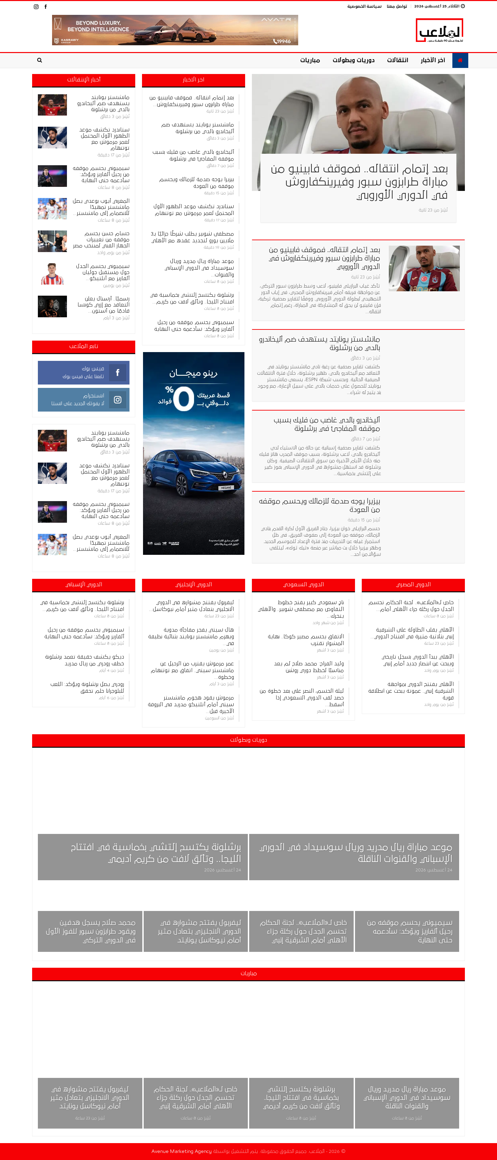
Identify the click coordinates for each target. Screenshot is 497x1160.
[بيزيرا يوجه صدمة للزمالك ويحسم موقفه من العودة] (424, 519)
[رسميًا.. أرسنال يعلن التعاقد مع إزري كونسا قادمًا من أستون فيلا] (52, 306)
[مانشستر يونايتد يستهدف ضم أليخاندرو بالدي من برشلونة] (424, 357)
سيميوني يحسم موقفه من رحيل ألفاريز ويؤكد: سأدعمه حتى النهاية (409, 932)
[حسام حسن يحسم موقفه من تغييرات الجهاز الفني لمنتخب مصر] (52, 241)
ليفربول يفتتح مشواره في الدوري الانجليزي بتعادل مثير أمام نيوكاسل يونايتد (199, 932)
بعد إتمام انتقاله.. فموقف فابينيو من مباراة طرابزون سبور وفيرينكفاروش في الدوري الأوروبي (359, 182)
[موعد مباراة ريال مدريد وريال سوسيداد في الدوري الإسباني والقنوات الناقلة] (354, 817)
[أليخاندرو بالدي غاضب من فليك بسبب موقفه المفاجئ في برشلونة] (424, 438)
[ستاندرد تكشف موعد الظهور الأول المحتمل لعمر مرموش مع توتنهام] (52, 137)
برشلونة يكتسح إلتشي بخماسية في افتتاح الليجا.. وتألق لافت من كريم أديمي (301, 1097)
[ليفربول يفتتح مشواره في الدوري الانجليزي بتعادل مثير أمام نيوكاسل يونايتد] (196, 918)
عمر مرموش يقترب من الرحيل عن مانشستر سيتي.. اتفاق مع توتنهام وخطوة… (192, 670)
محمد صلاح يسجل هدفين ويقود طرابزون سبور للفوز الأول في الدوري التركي (91, 932)
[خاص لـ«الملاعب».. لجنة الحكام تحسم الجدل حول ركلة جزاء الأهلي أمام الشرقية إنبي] (301, 918)
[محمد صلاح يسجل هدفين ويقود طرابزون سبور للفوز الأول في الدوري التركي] (90, 918)
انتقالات (397, 60)
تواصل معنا (397, 6)
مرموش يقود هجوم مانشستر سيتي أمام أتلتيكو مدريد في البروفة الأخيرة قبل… (191, 704)
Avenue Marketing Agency (181, 1151)
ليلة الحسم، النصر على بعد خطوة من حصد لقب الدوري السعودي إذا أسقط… (302, 698)
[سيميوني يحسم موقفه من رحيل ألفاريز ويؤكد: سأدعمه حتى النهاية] (52, 176)
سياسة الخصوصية (364, 6)
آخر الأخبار (433, 60)
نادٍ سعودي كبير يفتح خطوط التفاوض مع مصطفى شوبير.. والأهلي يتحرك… (301, 609)
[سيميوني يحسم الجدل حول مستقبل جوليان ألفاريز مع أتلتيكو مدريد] (52, 274)
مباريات (310, 60)
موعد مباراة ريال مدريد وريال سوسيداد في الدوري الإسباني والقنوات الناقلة (406, 1097)
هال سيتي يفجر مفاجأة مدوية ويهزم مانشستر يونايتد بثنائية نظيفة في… (191, 636)
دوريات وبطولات (354, 60)
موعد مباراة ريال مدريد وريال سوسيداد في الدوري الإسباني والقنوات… (199, 268)
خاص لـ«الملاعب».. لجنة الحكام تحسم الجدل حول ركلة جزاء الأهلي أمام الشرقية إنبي (303, 932)
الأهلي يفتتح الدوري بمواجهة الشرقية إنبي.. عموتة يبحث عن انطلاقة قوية (411, 691)
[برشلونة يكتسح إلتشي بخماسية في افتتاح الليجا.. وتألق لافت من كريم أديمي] (143, 817)
